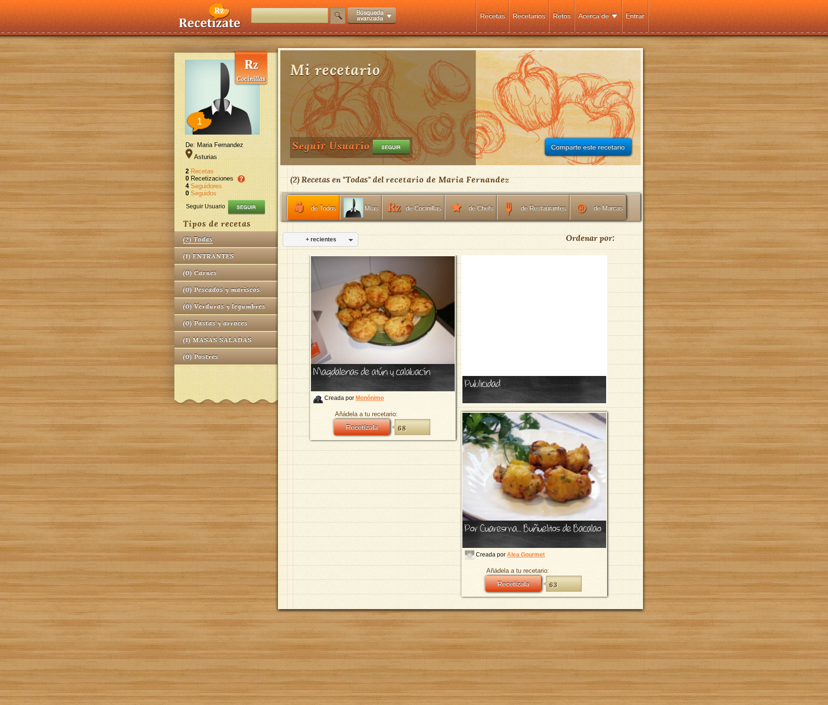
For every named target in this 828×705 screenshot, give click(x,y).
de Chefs (481, 208)
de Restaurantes (543, 208)
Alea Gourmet (526, 554)
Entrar (635, 16)
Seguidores (206, 186)
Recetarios (529, 16)
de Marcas (608, 208)
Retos (562, 16)
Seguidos (204, 193)
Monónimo (370, 398)
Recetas (492, 16)
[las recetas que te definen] (210, 26)
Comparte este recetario (588, 147)
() (198, 239)
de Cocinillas (423, 208)
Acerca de (593, 16)
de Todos (323, 208)
